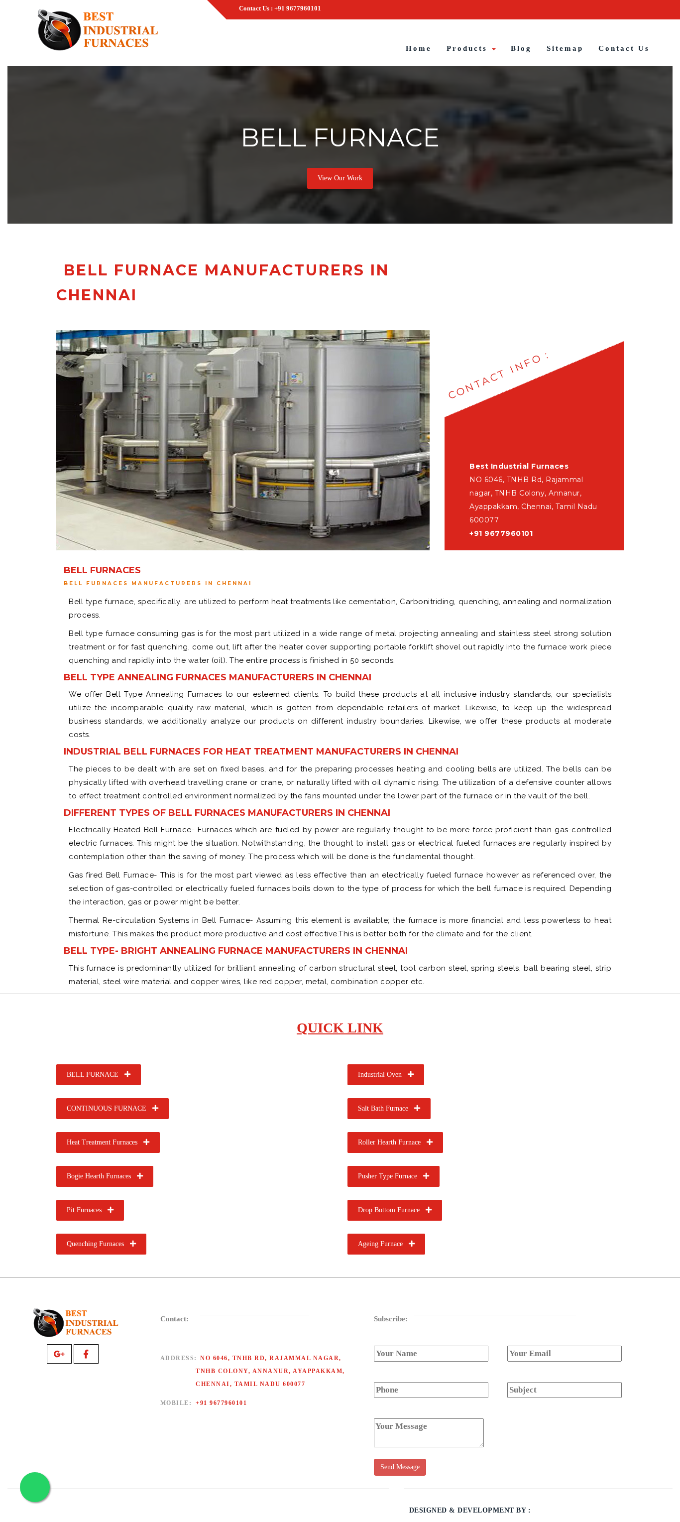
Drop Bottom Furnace (392, 1210)
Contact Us (624, 48)
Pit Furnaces (87, 1210)
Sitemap (565, 48)
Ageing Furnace (383, 1244)
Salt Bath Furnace (386, 1108)
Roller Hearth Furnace (392, 1142)
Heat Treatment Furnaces (105, 1142)
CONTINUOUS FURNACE (109, 1108)
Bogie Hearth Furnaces (102, 1176)
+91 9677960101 (221, 1402)
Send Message (400, 1467)
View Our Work (340, 178)
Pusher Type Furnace (390, 1176)
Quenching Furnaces (98, 1244)
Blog (521, 48)
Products (469, 48)
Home (419, 48)
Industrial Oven (383, 1074)
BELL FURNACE (95, 1074)
